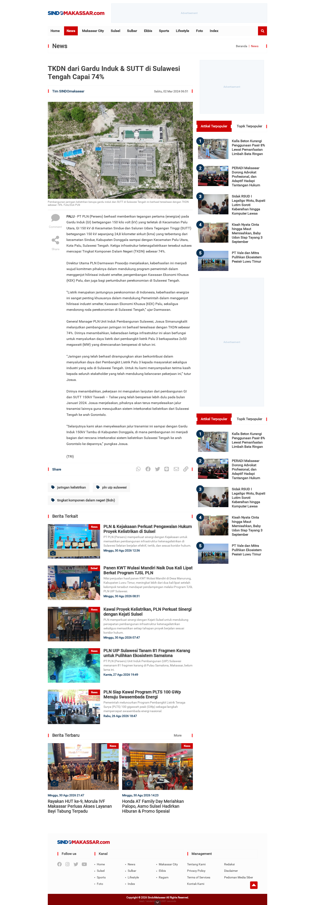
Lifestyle (182, 31)
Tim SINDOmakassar (68, 91)
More (178, 735)
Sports (164, 31)
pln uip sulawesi (114, 487)
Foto (199, 31)
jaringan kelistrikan (71, 487)
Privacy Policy (196, 870)
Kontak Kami (195, 883)
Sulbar (132, 31)
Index (214, 31)
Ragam (163, 877)
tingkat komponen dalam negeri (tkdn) (85, 500)
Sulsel (115, 31)
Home (55, 31)
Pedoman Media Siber (238, 877)
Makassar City (93, 31)
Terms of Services (198, 877)
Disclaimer (231, 870)
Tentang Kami (196, 864)
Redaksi (229, 864)
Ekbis (148, 31)
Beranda (241, 46)
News (71, 31)
